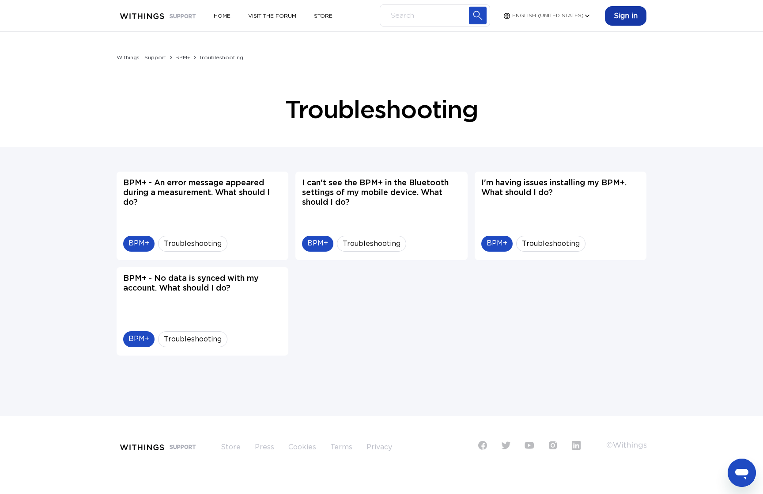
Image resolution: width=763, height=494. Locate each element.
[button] (625, 16)
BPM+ (182, 57)
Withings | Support (141, 57)
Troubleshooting (221, 57)
